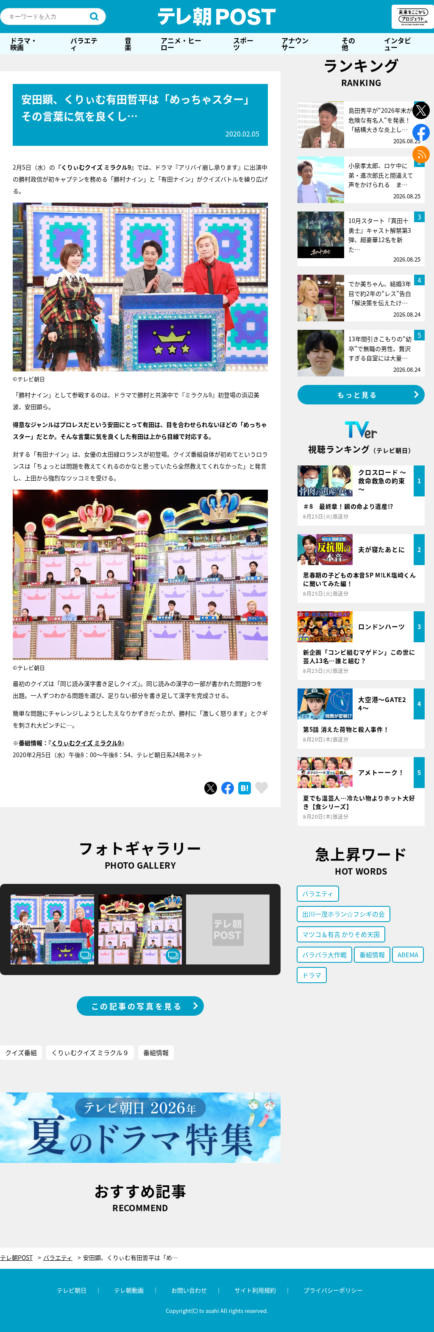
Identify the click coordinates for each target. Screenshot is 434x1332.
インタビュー (397, 43)
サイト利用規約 (255, 1290)
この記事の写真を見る (137, 1006)
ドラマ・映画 (23, 43)
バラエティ (83, 43)
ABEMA (408, 954)
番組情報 (156, 1052)
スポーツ (243, 43)
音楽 (128, 43)
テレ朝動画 (129, 1290)
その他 (348, 43)
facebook (421, 132)
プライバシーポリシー (333, 1290)
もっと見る (357, 395)
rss (421, 154)
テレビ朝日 (71, 1290)
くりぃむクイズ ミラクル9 (86, 742)
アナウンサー (295, 43)
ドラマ (311, 974)
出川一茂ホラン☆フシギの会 (343, 913)
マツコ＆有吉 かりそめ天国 (341, 934)
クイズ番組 (21, 1052)
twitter (421, 110)
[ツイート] (210, 788)
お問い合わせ (189, 1290)
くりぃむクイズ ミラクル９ (90, 1052)
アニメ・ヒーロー (181, 43)
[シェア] (227, 788)
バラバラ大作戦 (324, 954)
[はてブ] (244, 788)
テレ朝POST (217, 16)
